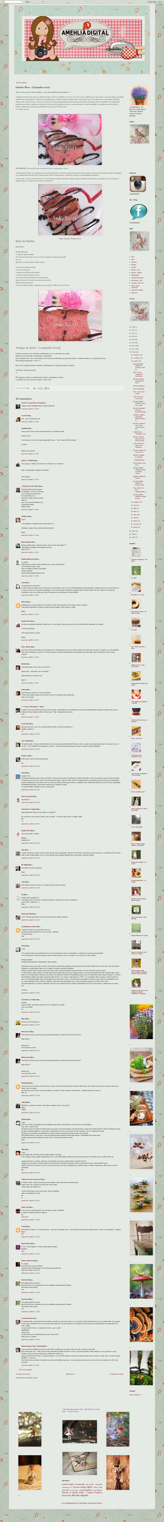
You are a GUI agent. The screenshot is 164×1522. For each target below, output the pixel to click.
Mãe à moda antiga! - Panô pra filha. (138, 917)
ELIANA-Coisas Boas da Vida (31, 403)
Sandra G (24, 756)
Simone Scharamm (27, 1260)
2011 (133, 349)
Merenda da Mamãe (137, 278)
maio (135, 514)
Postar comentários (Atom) (29, 1378)
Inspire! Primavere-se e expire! (139, 935)
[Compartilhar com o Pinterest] (48, 388)
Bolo (89, 1486)
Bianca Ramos (26, 542)
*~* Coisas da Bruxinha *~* (30, 707)
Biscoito (77, 1487)
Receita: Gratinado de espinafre (138, 456)
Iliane (23, 1019)
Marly (23, 946)
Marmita (94, 1490)
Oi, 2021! (133, 578)
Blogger (99, 1503)
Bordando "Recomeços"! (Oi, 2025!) (139, 560)
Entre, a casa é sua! (136, 738)
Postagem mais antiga (116, 1374)
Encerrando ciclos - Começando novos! (136, 756)
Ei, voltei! (134, 630)
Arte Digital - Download (94, 1484)
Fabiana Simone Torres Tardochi (32, 1346)
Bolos (133, 259)
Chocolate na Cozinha (28, 809)
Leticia (23, 1226)
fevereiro (136, 524)
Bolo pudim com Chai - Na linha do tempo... (138, 612)
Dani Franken (26, 1243)
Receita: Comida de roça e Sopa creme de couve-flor (139, 426)
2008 (133, 534)
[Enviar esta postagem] (34, 388)
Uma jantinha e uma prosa (139, 464)
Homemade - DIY (136, 280)
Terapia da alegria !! (139, 386)
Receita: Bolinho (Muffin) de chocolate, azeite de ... (139, 366)
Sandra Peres (25, 621)
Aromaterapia (80, 1484)
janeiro (136, 527)
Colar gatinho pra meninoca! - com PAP (139, 702)
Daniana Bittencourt (28, 559)
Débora (23, 602)
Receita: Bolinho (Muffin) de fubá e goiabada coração (139, 470)
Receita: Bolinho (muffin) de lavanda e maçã (138, 483)
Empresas (134, 293)
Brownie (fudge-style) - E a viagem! (138, 881)
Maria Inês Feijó (26, 914)
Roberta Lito (25, 1031)
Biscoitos (134, 262)
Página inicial (70, 1374)
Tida (22, 1149)
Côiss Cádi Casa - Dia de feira (138, 397)
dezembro (137, 355)
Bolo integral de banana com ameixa (139, 684)
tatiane (23, 689)
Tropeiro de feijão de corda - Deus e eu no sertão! (139, 953)
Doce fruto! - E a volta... (138, 595)
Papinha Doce (25, 830)
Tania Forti (25, 1280)
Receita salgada (80, 1495)
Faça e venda (79, 1490)
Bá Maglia (24, 865)
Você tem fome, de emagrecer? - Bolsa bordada (139, 774)
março (136, 521)
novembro (137, 358)
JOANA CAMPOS (27, 460)
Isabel (23, 773)
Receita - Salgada (136, 272)
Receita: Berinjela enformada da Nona (138, 381)
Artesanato (65, 1487)
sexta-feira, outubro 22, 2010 (30, 1365)
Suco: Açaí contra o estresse (139, 392)
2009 (133, 531)
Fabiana (24, 1119)
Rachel (23, 664)
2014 (133, 339)
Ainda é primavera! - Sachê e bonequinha (139, 809)
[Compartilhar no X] (43, 388)
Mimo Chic (25, 1207)
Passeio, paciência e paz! (138, 792)
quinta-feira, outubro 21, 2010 (30, 1219)
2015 (133, 336)
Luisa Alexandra (26, 796)
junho (135, 511)
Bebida (71, 1487)
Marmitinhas (135, 275)
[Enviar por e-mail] (38, 388)
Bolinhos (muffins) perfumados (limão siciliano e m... (139, 417)
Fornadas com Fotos (137, 283)
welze (23, 882)
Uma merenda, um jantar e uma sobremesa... (138, 445)
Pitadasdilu (25, 1083)
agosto (136, 505)
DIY (67, 1490)
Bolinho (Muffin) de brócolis (139, 477)
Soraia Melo (25, 724)
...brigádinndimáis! (139, 460)
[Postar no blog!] (41, 388)
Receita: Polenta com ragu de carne (139, 451)
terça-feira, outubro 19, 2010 (30, 409)
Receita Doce (67, 1495)
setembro (136, 502)
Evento (72, 1490)
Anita (23, 582)
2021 (133, 330)
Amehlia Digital (68, 1484)
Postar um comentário (25, 1370)
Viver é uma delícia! (136, 827)
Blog (132, 257)
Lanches (133, 267)
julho (135, 508)
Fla (22, 894)
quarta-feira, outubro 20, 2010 (30, 734)
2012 (133, 346)
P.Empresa (98, 1492)
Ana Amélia (25, 741)
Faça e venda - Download (135, 286)
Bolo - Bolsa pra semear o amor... (138, 647)
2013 (133, 343)
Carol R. (24, 415)
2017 (133, 333)
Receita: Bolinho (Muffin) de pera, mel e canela (139, 403)
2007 (133, 537)
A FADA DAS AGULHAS (29, 486)
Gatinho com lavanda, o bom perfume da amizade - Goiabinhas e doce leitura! (139, 991)
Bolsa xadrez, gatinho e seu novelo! (138, 863)
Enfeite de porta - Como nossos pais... (138, 665)
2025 (133, 327)
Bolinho (83, 1487)
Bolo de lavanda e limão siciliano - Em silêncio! (138, 844)
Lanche (87, 1489)
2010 (133, 352)
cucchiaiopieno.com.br (28, 926)
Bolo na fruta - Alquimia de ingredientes (138, 374)
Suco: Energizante (138, 389)
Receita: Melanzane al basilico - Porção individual (139, 410)
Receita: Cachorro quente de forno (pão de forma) (139, 438)
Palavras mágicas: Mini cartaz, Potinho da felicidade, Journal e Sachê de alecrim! (139, 972)
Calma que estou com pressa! (31, 1179)
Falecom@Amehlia (137, 290)
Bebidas (133, 265)
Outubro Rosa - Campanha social (139, 433)
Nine (22, 850)
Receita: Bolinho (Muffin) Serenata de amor (139, 496)
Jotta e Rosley (25, 647)
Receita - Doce (135, 270)
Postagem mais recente (23, 1374)
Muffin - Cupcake (86, 1492)
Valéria (23, 1102)
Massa (99, 1490)
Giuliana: (24, 516)
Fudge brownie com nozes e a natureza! (139, 720)
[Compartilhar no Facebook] (45, 388)
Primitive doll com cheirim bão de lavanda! (138, 899)
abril (135, 518)
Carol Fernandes (26, 1318)
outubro (136, 361)
